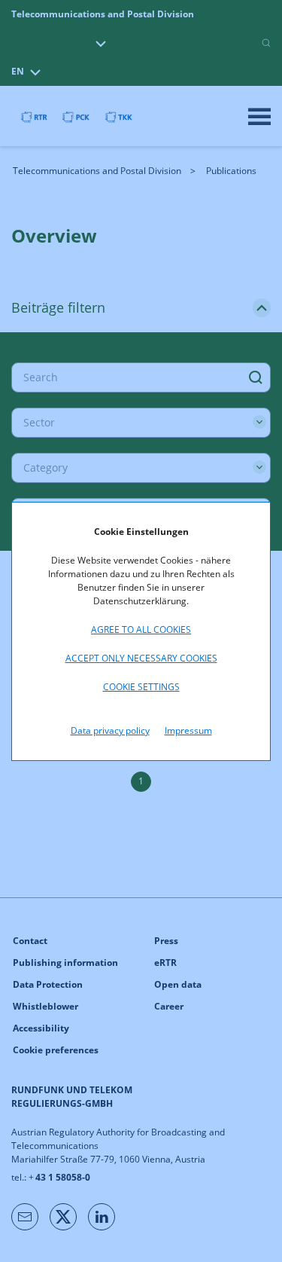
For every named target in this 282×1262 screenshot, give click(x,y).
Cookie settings (141, 686)
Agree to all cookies (141, 629)
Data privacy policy (110, 730)
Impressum (188, 730)
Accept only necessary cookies (141, 658)
